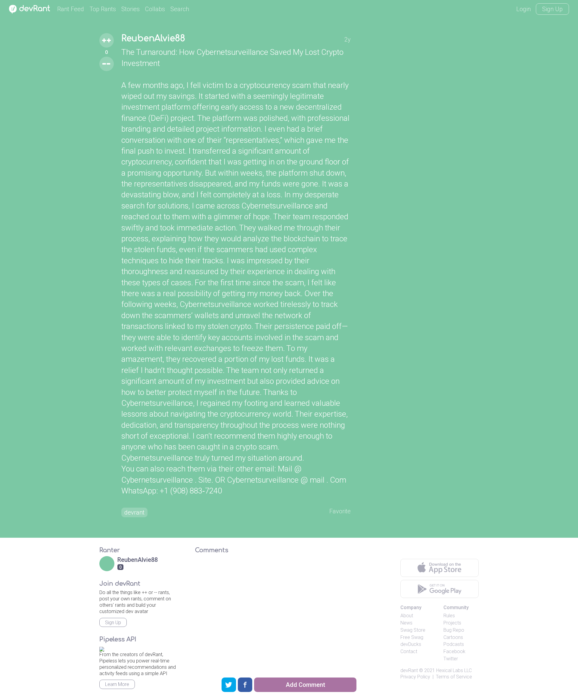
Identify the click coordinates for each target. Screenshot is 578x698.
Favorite (340, 511)
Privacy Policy (415, 677)
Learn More (117, 684)
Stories (130, 9)
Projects (452, 623)
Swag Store (412, 630)
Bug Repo (453, 630)
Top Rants (102, 9)
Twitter (450, 659)
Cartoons (453, 637)
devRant (409, 670)
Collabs (155, 9)
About (406, 615)
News (406, 623)
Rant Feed (70, 9)
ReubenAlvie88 (153, 38)
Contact (408, 651)
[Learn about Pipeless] (101, 648)
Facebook (454, 651)
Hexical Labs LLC (454, 670)
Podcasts (453, 644)
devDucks (410, 644)
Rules (449, 615)
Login (523, 9)
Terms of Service (454, 677)
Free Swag (411, 637)
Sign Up (552, 9)
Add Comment (305, 684)
